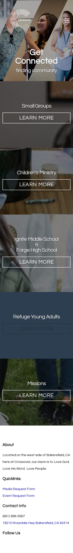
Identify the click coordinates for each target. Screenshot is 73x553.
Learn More (36, 118)
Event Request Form (19, 495)
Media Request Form (19, 489)
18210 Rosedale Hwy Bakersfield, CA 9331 (35, 523)
